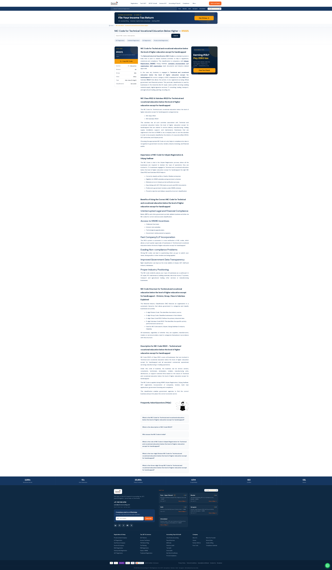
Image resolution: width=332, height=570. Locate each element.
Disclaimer (219, 563)
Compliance (186, 3)
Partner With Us (197, 543)
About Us (195, 538)
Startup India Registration (120, 550)
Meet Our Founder (211, 538)
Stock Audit (169, 550)
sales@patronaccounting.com (122, 505)
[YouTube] (127, 525)
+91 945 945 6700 (120, 502)
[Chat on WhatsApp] (327, 565)
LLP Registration (118, 540)
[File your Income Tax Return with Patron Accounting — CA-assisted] (166, 18)
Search (176, 36)
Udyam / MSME (144, 550)
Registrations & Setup (119, 534)
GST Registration (120, 40)
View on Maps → (182, 501)
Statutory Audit (170, 545)
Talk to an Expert (215, 3)
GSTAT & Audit (153, 3)
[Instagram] (119, 525)
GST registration (156, 66)
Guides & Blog (209, 543)
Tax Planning (143, 545)
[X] (131, 525)
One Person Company (119, 543)
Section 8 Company (119, 545)
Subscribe (148, 518)
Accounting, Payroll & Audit (173, 534)
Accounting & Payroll (174, 3)
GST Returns (143, 538)
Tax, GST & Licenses (145, 534)
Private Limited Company (120, 538)
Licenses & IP (162, 3)
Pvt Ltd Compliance (171, 555)
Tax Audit (168, 548)
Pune (179, 8)
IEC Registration (147, 40)
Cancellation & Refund (203, 563)
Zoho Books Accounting (172, 538)
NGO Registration (118, 548)
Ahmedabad (202, 8)
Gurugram (195, 8)
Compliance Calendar (211, 545)
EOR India (168, 543)
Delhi (189, 8)
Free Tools (195, 545)
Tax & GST (143, 3)
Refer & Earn (209, 540)
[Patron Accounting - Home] (114, 3)
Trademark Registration (133, 40)
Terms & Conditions (192, 563)
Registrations (134, 3)
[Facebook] (123, 525)
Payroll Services (170, 540)
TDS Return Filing (144, 543)
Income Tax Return (145, 540)
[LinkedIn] (115, 525)
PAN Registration (144, 548)
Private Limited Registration (161, 40)
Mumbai (185, 8)
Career (194, 540)
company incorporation (176, 63)
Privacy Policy (181, 563)
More (194, 3)
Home (111, 25)
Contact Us (213, 563)
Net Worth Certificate (172, 553)
